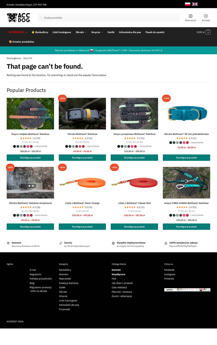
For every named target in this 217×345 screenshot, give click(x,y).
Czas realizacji (119, 287)
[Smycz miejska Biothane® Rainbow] (30, 113)
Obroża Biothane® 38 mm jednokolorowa (186, 134)
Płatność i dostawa (122, 291)
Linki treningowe (68, 300)
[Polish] (187, 4)
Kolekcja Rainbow (68, 283)
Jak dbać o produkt (122, 283)
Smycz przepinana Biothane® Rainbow (134, 134)
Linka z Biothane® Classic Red (134, 203)
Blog (32, 283)
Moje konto (190, 20)
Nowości (63, 274)
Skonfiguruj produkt (30, 157)
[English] (194, 4)
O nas (33, 269)
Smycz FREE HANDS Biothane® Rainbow (186, 203)
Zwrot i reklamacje (122, 296)
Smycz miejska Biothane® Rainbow (30, 134)
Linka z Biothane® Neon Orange (82, 203)
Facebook (169, 269)
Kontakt (206, 20)
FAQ (114, 278)
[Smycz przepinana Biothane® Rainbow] (134, 113)
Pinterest (169, 278)
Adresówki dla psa (69, 304)
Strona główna (14, 58)
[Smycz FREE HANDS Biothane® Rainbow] (186, 182)
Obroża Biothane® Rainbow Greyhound (30, 203)
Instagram (169, 274)
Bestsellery (65, 269)
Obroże (63, 291)
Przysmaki (64, 309)
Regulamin (35, 274)
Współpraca (118, 274)
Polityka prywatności (41, 278)
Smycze (63, 296)
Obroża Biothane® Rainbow (82, 134)
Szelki (62, 287)
